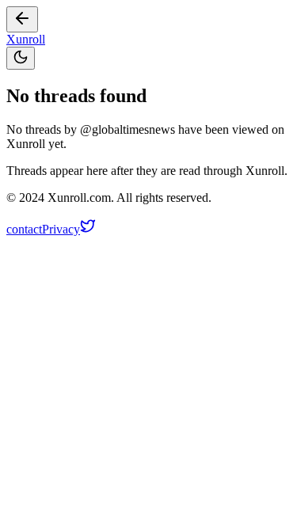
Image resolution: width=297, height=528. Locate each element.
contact (24, 229)
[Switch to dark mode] (20, 58)
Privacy (61, 229)
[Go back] (22, 19)
